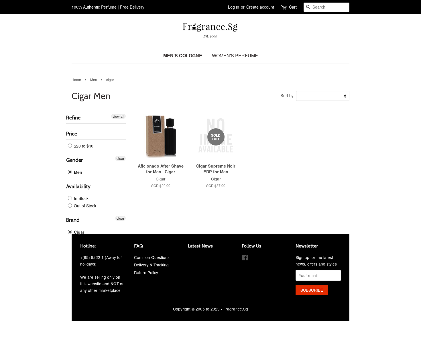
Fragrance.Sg (235, 309)
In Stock (80, 198)
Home (76, 79)
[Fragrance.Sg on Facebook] (245, 258)
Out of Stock (84, 206)
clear (120, 158)
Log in (233, 7)
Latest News (200, 246)
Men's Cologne (182, 55)
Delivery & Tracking (151, 265)
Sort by (287, 95)
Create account (260, 7)
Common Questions (152, 257)
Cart (293, 7)
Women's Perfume (235, 55)
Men (93, 79)
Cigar (78, 232)
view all (118, 116)
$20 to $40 (83, 146)
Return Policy (146, 272)
